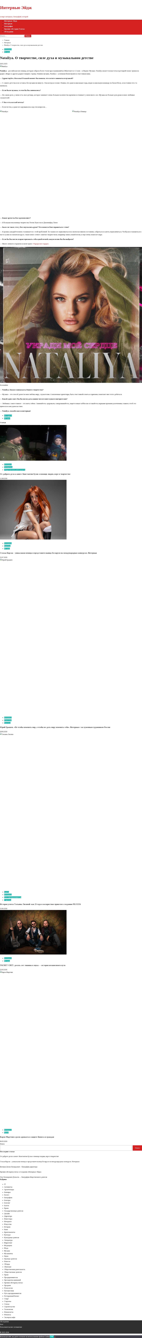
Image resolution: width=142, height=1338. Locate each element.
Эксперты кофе (9, 1317)
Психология (8, 1288)
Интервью (8, 24)
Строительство (9, 1307)
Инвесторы (8, 1219)
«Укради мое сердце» (40, 244)
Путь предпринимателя (12, 897)
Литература (8, 467)
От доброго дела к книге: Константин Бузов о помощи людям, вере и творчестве (35, 474)
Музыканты (8, 1253)
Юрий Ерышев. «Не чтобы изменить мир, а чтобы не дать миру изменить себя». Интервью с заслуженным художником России (55, 727)
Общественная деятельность (14, 470)
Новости (7, 1261)
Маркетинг (8, 1243)
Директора (8, 1216)
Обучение (7, 1267)
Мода (6, 1248)
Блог (1, 1324)
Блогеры (7, 1200)
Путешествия (9, 1291)
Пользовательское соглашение (11, 1327)
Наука (6, 1256)
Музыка (7, 52)
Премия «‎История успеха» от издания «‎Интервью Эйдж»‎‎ (20, 1172)
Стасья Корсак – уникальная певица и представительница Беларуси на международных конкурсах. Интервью (48, 553)
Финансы (7, 1315)
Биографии (8, 26)
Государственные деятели (13, 1211)
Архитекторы (9, 1189)
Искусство (8, 720)
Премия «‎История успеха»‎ (13, 1283)
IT (5, 1184)
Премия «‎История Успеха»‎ (14, 29)
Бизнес (6, 1195)
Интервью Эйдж (16, 7)
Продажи (7, 1285)
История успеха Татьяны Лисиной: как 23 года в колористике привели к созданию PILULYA (40, 904)
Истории (7, 1227)
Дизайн (7, 1213)
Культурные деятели (11, 1237)
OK (52, 1336)
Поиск (2, 1144)
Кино (6, 1229)
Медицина (8, 1245)
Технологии (8, 1309)
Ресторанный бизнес (11, 1296)
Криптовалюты (9, 1232)
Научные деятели (10, 1259)
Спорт (6, 1299)
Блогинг (7, 1203)
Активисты (8, 1187)
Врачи (6, 1208)
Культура (7, 546)
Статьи (6, 1304)
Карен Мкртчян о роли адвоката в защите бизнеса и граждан (27, 1137)
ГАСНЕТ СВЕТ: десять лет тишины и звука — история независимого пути (32, 965)
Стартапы (7, 900)
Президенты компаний (12, 1280)
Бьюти (6, 892)
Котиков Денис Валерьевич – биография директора (18, 1167)
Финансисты (8, 1312)
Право (6, 1132)
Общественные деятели (13, 1272)
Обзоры (7, 1264)
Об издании (8, 32)
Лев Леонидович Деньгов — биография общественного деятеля (23, 1177)
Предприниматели (11, 1277)
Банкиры (7, 1192)
